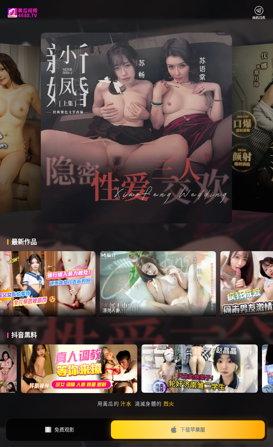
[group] (58, 283)
